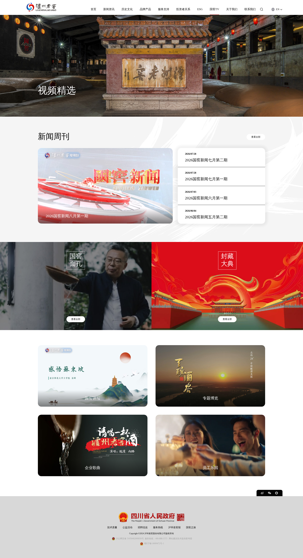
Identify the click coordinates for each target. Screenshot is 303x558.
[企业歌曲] (92, 416)
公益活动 (127, 527)
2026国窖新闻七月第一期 (206, 179)
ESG (200, 9)
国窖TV (214, 9)
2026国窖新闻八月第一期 (67, 216)
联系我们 (250, 9)
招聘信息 (143, 527)
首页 (93, 9)
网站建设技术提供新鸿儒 (180, 538)
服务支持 (163, 9)
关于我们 (231, 9)
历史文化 (127, 9)
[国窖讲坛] (92, 346)
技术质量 (112, 527)
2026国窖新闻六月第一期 (206, 198)
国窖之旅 (191, 527)
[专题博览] (210, 346)
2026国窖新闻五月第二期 (206, 217)
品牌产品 (145, 9)
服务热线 (158, 527)
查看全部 (255, 137)
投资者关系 (183, 9)
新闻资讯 (109, 9)
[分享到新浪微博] (262, 493)
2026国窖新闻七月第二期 (206, 160)
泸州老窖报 (174, 527)
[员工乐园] (210, 416)
